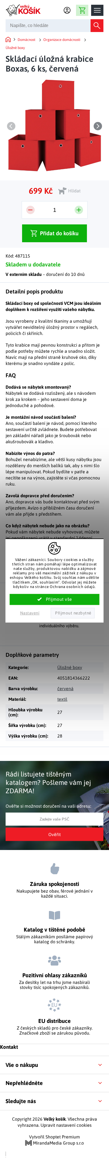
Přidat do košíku (59, 233)
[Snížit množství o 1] (30, 210)
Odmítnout (72, 613)
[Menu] (97, 10)
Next (98, 126)
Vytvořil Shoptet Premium (54, 1136)
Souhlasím (54, 599)
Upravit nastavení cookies (66, 1125)
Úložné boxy (69, 667)
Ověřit (54, 834)
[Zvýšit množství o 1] (79, 210)
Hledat (97, 25)
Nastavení (30, 613)
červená (65, 688)
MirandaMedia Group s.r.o (58, 1142)
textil (62, 699)
